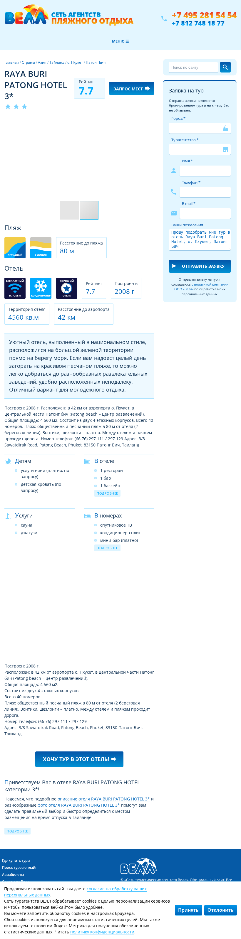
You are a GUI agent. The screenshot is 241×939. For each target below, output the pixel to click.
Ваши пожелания (187, 224)
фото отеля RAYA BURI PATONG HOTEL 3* (79, 805)
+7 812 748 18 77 (198, 22)
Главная (11, 62)
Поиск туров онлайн (20, 867)
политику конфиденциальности (102, 932)
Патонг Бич (96, 62)
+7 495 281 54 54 (204, 15)
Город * (178, 118)
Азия (42, 62)
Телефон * (191, 182)
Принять (188, 910)
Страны (28, 62)
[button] (149, 121)
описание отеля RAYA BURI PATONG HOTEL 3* (104, 799)
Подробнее (107, 493)
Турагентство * (185, 139)
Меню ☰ (120, 41)
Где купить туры (16, 860)
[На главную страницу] (68, 18)
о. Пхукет (75, 62)
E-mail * (188, 203)
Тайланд (56, 62)
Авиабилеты (13, 874)
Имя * (187, 160)
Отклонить (220, 910)
